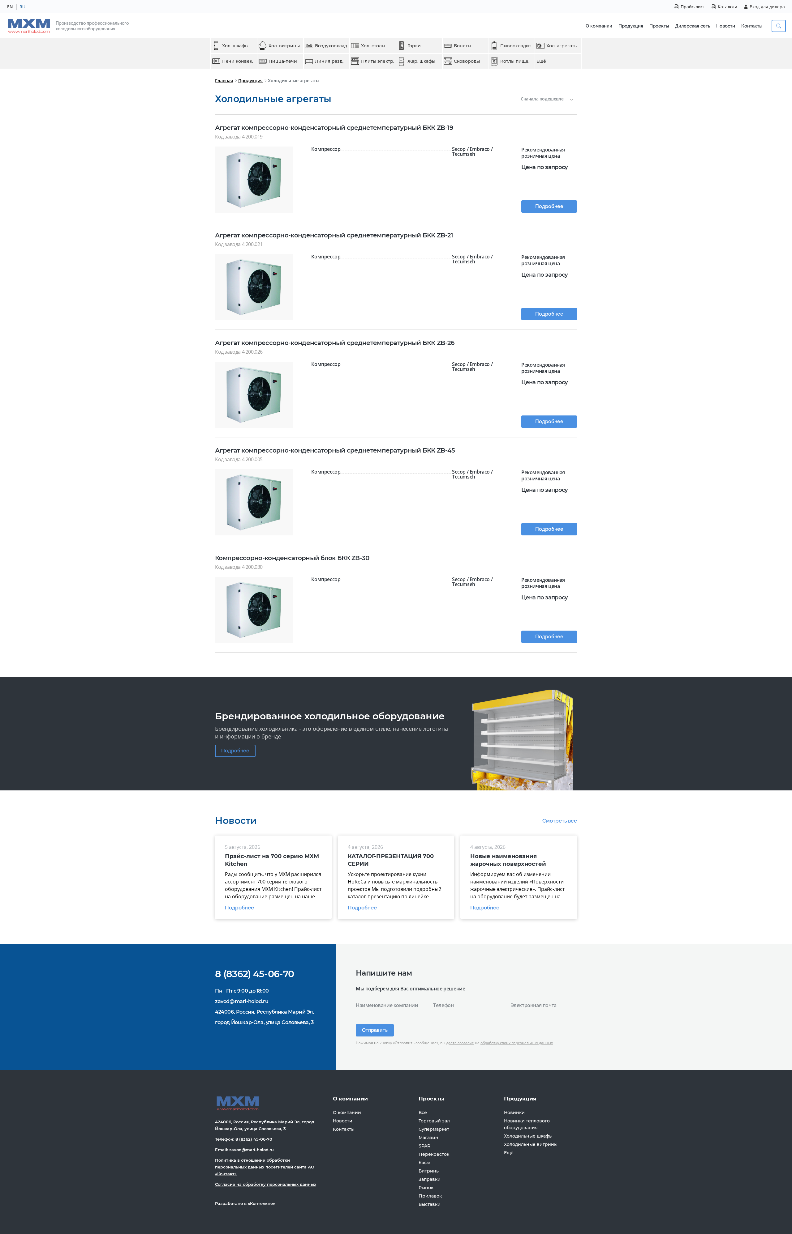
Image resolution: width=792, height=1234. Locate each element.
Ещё (541, 61)
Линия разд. (329, 61)
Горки (414, 46)
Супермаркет (434, 1129)
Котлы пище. (514, 61)
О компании (599, 26)
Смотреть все (559, 820)
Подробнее (549, 206)
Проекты (659, 26)
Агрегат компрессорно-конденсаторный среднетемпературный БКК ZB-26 (335, 343)
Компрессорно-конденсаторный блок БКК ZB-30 (292, 558)
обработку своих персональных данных (516, 1042)
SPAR (424, 1146)
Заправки (430, 1179)
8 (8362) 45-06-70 (254, 974)
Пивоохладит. (516, 46)
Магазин (428, 1137)
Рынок (426, 1187)
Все (423, 1112)
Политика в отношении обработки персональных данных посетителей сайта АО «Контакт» (264, 1167)
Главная (224, 80)
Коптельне (261, 1203)
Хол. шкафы (235, 46)
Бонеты (462, 46)
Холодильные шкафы (528, 1136)
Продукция (630, 26)
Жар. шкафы (421, 61)
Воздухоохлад (331, 46)
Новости (725, 26)
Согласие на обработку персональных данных (265, 1184)
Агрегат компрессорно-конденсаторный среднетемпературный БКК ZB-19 (334, 127)
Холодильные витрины (530, 1144)
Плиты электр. (377, 61)
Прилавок (430, 1196)
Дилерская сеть (692, 26)
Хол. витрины (284, 46)
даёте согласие (460, 1042)
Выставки (430, 1204)
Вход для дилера (767, 7)
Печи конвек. (237, 61)
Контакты (751, 26)
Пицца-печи (283, 61)
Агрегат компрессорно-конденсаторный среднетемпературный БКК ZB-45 (335, 450)
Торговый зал (434, 1121)
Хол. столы (373, 46)
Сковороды (467, 61)
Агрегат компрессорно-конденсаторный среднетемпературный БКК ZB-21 (334, 235)
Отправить (375, 1030)
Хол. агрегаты (562, 46)
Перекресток (434, 1154)
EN (10, 7)
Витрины (429, 1171)
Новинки (514, 1112)
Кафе (424, 1162)
